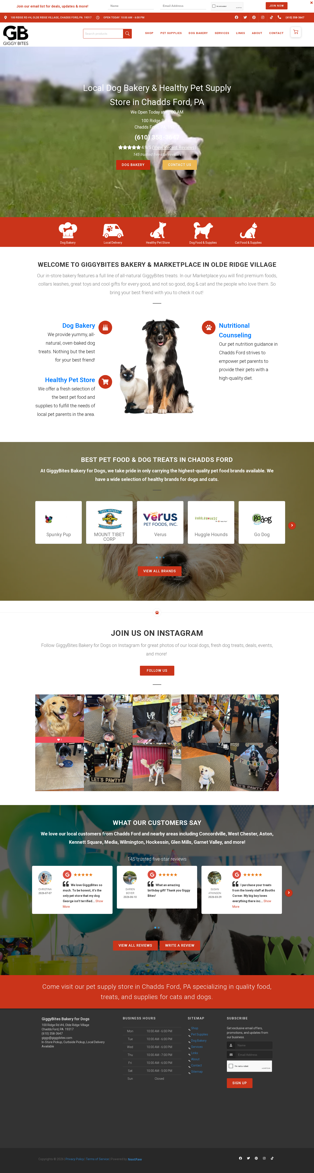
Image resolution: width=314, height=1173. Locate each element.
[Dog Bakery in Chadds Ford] (67, 229)
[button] (296, 32)
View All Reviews (135, 945)
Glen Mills (181, 842)
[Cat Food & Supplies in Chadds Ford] (248, 229)
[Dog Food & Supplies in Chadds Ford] (203, 229)
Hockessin (157, 842)
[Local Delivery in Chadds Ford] (112, 229)
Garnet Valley (208, 842)
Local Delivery (113, 242)
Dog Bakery (133, 165)
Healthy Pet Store (158, 242)
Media (110, 842)
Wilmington (132, 842)
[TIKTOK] (271, 17)
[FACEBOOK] (236, 17)
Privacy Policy (75, 1159)
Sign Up (239, 1083)
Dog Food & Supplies (203, 242)
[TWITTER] (245, 17)
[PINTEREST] (254, 17)
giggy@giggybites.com (57, 1038)
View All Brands (159, 571)
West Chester (242, 833)
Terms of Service (97, 1159)
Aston (265, 833)
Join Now (276, 5)
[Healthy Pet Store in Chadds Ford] (157, 229)
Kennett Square (85, 842)
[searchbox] (107, 34)
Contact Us (179, 165)
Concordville (212, 833)
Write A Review (180, 945)
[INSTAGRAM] (262, 17)
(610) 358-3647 (157, 137)
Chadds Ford (127, 833)
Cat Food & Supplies (248, 242)
